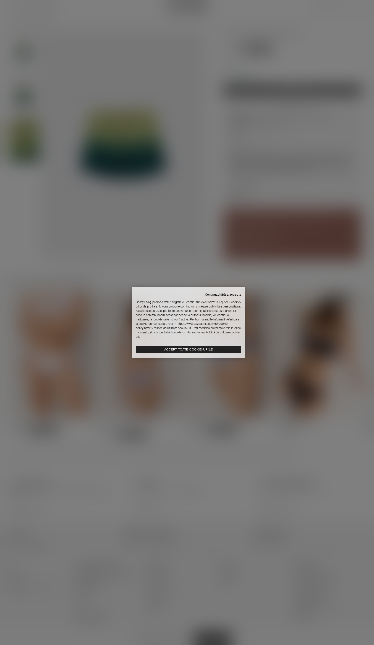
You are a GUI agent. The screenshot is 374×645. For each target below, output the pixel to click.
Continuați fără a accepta (223, 294)
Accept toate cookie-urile (188, 349)
